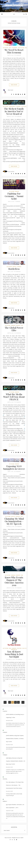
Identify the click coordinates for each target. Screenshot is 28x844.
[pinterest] (16, 839)
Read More (14, 84)
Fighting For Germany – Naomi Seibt (14, 196)
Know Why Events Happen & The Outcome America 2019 (14, 581)
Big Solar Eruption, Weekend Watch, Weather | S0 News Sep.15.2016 (15, 738)
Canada (13, 325)
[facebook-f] (10, 839)
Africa (14, 266)
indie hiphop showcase (11, 758)
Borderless (14, 268)
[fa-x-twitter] (12, 839)
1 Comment (17, 201)
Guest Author (11, 171)
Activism (5, 47)
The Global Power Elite (14, 329)
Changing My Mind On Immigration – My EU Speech (14, 521)
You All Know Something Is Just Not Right (14, 654)
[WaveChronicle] (14, 6)
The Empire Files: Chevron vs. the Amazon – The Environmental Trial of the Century (15, 785)
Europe (18, 106)
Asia (10, 47)
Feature (19, 648)
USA (22, 325)
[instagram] (14, 839)
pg (6, 804)
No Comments (17, 55)
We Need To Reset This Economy (14, 51)
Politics (23, 106)
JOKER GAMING (9, 714)
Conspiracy (12, 106)
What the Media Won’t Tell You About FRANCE (14, 397)
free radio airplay (10, 782)
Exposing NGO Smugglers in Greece (14, 467)
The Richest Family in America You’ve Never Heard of (14, 111)
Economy (14, 47)
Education (21, 47)
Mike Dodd (10, 90)
